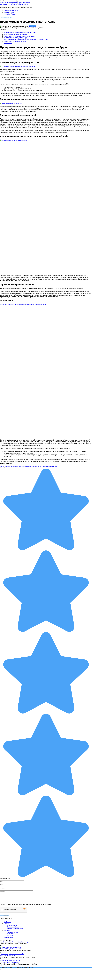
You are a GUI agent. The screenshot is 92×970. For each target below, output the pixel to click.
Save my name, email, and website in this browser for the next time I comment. (26, 904)
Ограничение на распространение (15, 41)
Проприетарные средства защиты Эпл (44, 466)
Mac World (32, 26)
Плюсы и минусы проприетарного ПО (16, 34)
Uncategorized (8, 937)
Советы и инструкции (11, 11)
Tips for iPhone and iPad (15, 929)
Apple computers (12, 932)
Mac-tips (10, 935)
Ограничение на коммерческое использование (19, 36)
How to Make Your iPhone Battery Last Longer (14, 942)
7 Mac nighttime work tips (8, 955)
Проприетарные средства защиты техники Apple (20, 33)
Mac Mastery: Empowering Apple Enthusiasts (14, 4)
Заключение (8, 43)
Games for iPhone (9, 14)
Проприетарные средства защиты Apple (17, 466)
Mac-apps (10, 934)
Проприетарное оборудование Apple (16, 38)
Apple (2, 466)
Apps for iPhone (9, 12)
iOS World (7, 923)
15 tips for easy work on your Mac (10, 949)
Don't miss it (7, 922)
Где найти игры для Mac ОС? (9, 962)
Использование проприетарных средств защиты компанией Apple (26, 39)
